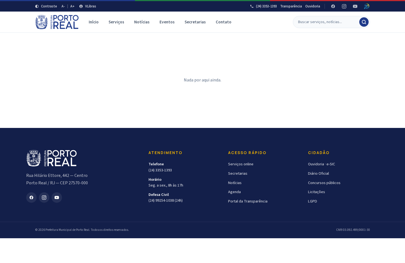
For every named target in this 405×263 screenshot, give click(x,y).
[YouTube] (355, 6)
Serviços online (240, 164)
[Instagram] (344, 6)
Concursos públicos (324, 183)
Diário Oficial (318, 173)
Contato (223, 22)
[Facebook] (333, 6)
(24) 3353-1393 (266, 6)
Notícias (142, 22)
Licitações (316, 192)
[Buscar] (364, 22)
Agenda (234, 192)
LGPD (312, 201)
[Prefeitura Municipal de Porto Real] (57, 22)
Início (94, 22)
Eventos (167, 22)
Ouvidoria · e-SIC (321, 164)
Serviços (116, 22)
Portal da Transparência (248, 201)
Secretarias (195, 22)
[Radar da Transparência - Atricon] (366, 6)
